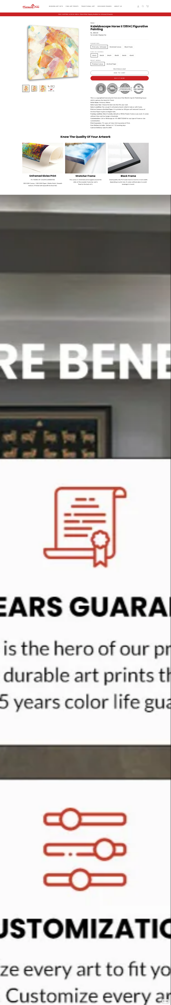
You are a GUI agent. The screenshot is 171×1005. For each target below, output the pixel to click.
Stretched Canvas (115, 47)
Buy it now (119, 78)
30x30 (117, 55)
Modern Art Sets (56, 6)
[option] (85, 14)
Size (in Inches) (97, 51)
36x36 (124, 55)
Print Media (95, 60)
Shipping (100, 35)
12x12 (94, 55)
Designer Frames (105, 6)
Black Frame (129, 47)
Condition (94, 43)
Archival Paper (111, 64)
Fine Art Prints (72, 6)
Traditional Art (88, 6)
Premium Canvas (97, 64)
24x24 (109, 55)
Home (92, 23)
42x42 (132, 55)
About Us (118, 6)
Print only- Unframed (99, 47)
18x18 (102, 55)
